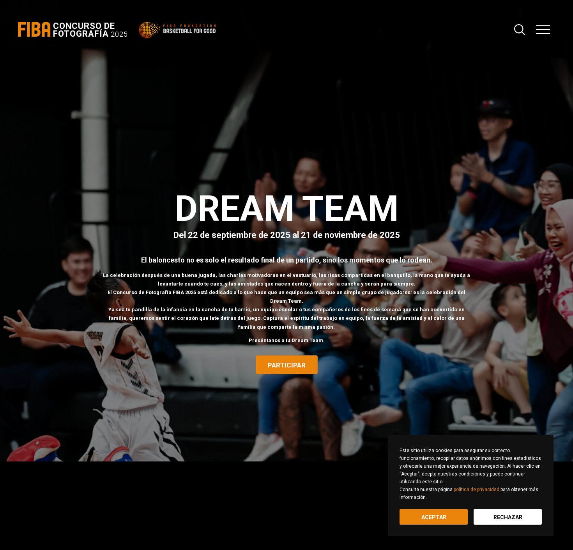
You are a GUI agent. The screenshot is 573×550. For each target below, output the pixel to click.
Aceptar (433, 517)
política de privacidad (476, 489)
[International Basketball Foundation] (179, 30)
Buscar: (519, 29)
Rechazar (507, 517)
